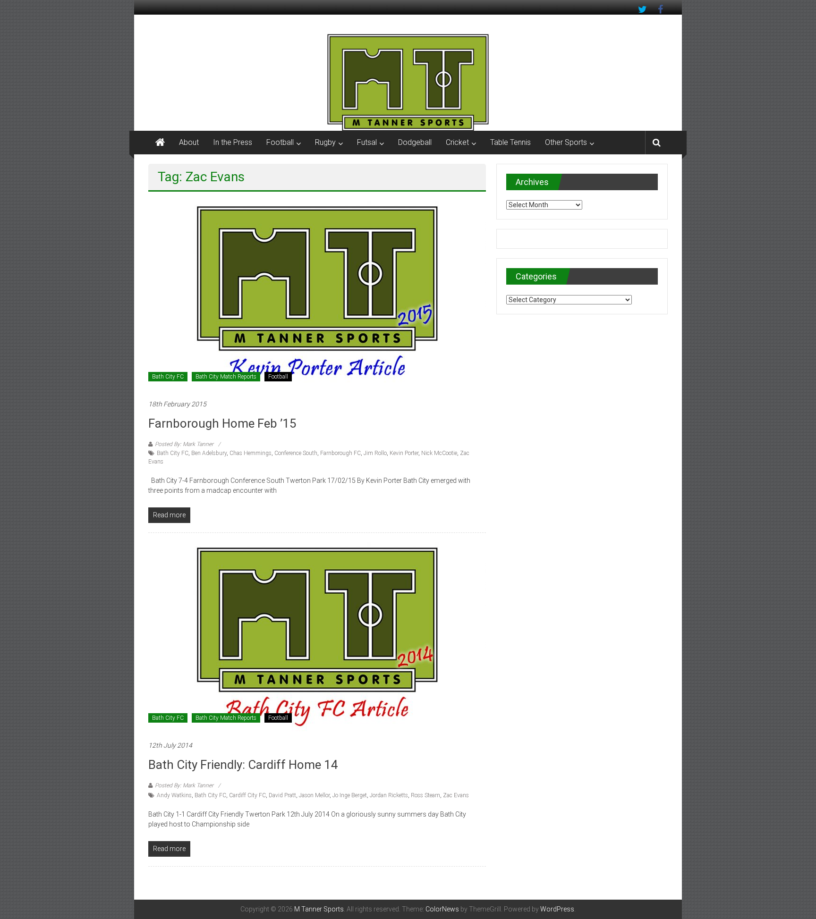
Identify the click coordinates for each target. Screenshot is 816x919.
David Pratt (282, 795)
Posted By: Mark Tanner (184, 444)
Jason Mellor (314, 795)
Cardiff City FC (247, 795)
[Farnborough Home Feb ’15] (317, 295)
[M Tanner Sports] (408, 82)
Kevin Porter (404, 453)
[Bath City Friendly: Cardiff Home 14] (317, 636)
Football (280, 142)
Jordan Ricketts (389, 795)
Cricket (457, 142)
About (189, 142)
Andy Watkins (174, 795)
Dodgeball (415, 142)
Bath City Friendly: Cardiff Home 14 (243, 765)
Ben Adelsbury (209, 453)
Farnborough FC (340, 453)
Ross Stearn (425, 795)
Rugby (325, 142)
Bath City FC (168, 376)
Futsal (367, 142)
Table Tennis (510, 142)
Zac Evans (456, 795)
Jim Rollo (375, 453)
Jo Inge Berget (349, 795)
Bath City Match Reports (226, 376)
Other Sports (566, 142)
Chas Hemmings (251, 453)
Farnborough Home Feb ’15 (222, 423)
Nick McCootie (439, 453)
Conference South (295, 453)
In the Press (232, 142)
